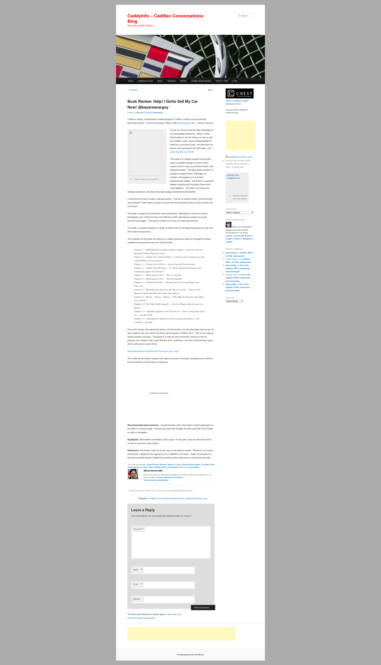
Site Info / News (165, 464)
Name (137, 569)
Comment (138, 529)
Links (234, 80)
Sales (151, 467)
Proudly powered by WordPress (190, 654)
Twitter (237, 238)
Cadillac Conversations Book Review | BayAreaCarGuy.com (178, 498)
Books (197, 464)
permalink (194, 467)
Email (137, 584)
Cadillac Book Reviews (201, 80)
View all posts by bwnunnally (156, 480)
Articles (183, 80)
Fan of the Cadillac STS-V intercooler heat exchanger (238, 268)
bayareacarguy (183, 122)
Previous (132, 89)
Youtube (229, 241)
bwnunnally (158, 112)
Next (211, 89)
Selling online (160, 467)
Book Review (153, 464)
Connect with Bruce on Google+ (169, 477)
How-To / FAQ (222, 80)
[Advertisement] (240, 135)
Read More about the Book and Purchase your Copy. (153, 351)
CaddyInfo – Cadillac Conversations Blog (165, 18)
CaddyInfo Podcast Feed (240, 157)
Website (136, 598)
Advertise (171, 80)
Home (130, 80)
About (160, 80)
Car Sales (205, 464)
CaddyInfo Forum (145, 80)
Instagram (247, 238)
